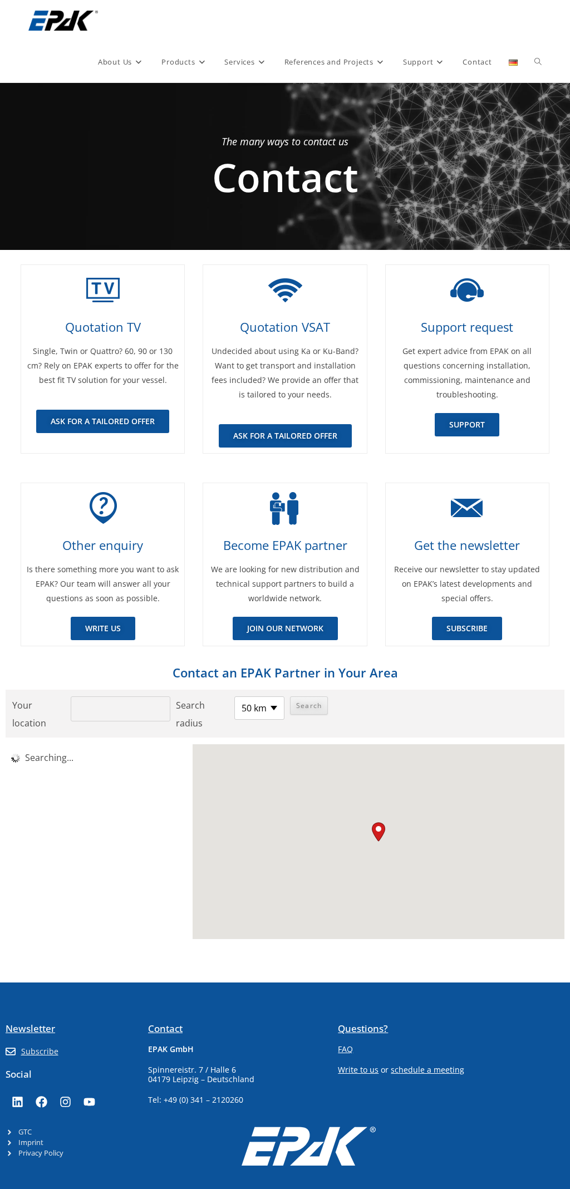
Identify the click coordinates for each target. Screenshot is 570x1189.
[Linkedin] (17, 1101)
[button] (378, 832)
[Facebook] (41, 1101)
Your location (29, 714)
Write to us (358, 1069)
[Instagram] (65, 1101)
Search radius (190, 714)
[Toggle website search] (538, 61)
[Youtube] (89, 1101)
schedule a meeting (427, 1069)
